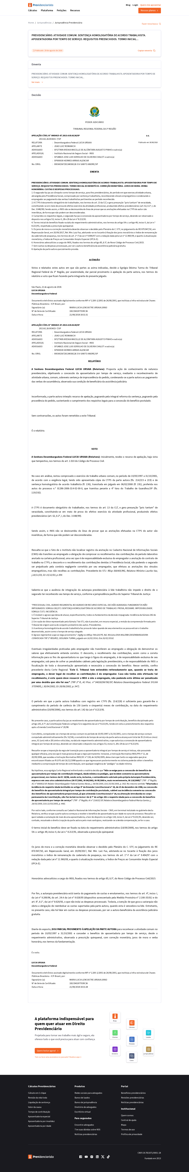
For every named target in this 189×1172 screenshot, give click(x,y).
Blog (128, 5)
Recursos (75, 10)
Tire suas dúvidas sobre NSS (87, 1129)
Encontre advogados (84, 1125)
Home (31, 22)
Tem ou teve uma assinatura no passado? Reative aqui (57, 1057)
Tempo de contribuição (39, 1112)
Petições (61, 10)
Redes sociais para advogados (88, 1093)
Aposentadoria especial (39, 1116)
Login (135, 5)
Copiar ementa (145, 50)
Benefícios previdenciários (133, 1093)
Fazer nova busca (150, 23)
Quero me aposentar (150, 5)
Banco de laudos (82, 1097)
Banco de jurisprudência (86, 1102)
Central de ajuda (128, 1120)
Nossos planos (148, 10)
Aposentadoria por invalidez (41, 1121)
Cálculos (32, 10)
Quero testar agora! (46, 1050)
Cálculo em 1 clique (37, 1093)
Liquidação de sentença (39, 1102)
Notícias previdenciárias (86, 1134)
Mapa (123, 1125)
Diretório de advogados (85, 1107)
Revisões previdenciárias (132, 1097)
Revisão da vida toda (37, 1097)
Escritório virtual (83, 1112)
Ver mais (36, 82)
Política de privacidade (131, 1134)
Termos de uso (128, 1129)
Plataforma (47, 10)
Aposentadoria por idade (39, 1126)
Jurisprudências (44, 22)
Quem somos (127, 1115)
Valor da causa (34, 1107)
